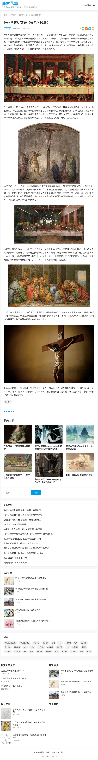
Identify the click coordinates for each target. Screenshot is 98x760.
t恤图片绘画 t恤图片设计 (15, 524)
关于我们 (45, 756)
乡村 (53, 643)
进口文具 (74, 651)
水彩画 (84, 647)
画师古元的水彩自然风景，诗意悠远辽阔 (79, 447)
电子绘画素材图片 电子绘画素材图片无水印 (23, 553)
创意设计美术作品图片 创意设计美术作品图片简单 (26, 548)
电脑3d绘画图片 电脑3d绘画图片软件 (21, 543)
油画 (25, 651)
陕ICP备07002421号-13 (55, 752)
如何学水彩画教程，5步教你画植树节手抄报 (29, 736)
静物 (81, 651)
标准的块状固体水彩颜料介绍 (27, 610)
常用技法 (41, 647)
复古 (25, 647)
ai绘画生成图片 (25, 643)
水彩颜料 (17, 651)
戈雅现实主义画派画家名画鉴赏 (17, 447)
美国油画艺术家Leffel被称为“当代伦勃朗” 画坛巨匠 (48, 481)
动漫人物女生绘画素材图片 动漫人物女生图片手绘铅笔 (28, 533)
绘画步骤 (39, 651)
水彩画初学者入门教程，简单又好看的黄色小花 (29, 723)
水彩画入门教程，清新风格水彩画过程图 (29, 710)
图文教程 (17, 647)
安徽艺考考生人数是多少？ (12, 670)
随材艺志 (10, 3)
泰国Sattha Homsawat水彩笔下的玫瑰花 (32, 620)
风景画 (89, 651)
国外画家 (8, 647)
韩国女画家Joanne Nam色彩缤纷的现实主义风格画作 (48, 447)
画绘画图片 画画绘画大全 (15, 562)
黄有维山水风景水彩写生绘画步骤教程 (31, 588)
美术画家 (12, 15)
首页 (5, 15)
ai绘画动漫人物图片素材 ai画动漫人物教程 (23, 529)
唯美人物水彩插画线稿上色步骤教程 (30, 578)
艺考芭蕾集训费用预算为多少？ (14, 678)
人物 (60, 643)
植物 (67, 647)
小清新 (32, 647)
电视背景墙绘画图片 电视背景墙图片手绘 (22, 538)
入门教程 (68, 643)
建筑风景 (50, 647)
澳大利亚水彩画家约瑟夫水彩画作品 (30, 599)
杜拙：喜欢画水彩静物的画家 (79, 475)
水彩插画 (75, 647)
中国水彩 (36, 643)
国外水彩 (8, 402)
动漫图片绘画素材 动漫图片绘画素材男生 (22, 519)
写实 (75, 643)
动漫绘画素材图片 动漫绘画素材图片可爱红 (23, 514)
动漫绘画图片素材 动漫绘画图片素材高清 (22, 510)
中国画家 (45, 643)
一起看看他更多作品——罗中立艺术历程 (17, 476)
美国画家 (49, 651)
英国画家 (64, 651)
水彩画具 (8, 651)
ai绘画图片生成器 (10, 643)
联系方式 (54, 756)
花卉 (56, 651)
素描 (31, 651)
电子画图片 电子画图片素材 (16, 557)
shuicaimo (16, 29)
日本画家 (59, 647)
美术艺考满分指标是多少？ (12, 686)
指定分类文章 (8, 665)
